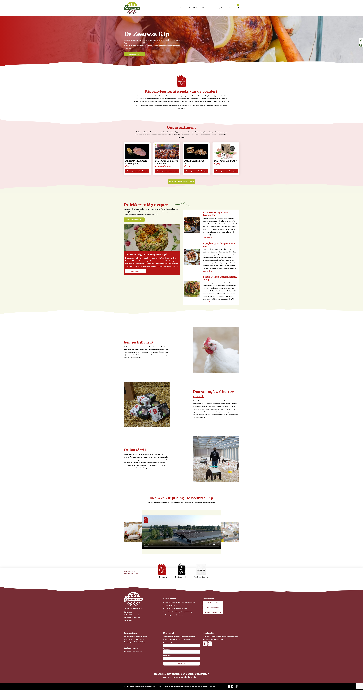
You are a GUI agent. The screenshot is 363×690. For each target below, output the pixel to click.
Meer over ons (134, 54)
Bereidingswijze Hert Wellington (176, 608)
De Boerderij (181, 8)
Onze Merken (194, 8)
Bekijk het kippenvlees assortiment (181, 181)
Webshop (222, 8)
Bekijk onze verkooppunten (133, 651)
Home (172, 8)
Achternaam (167, 655)
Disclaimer (198, 686)
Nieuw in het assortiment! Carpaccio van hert (180, 602)
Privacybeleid (189, 686)
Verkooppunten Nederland (174, 615)
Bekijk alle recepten (134, 219)
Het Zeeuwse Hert (181, 577)
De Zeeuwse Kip (161, 577)
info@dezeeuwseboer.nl (132, 617)
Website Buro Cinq (209, 686)
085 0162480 (128, 620)
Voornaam (166, 649)
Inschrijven (181, 663)
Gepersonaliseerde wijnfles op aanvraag (178, 612)
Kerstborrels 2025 (171, 605)
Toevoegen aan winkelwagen (137, 171)
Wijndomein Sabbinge (201, 577)
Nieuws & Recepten (209, 8)
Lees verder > (135, 271)
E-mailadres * (167, 643)
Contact (232, 8)
